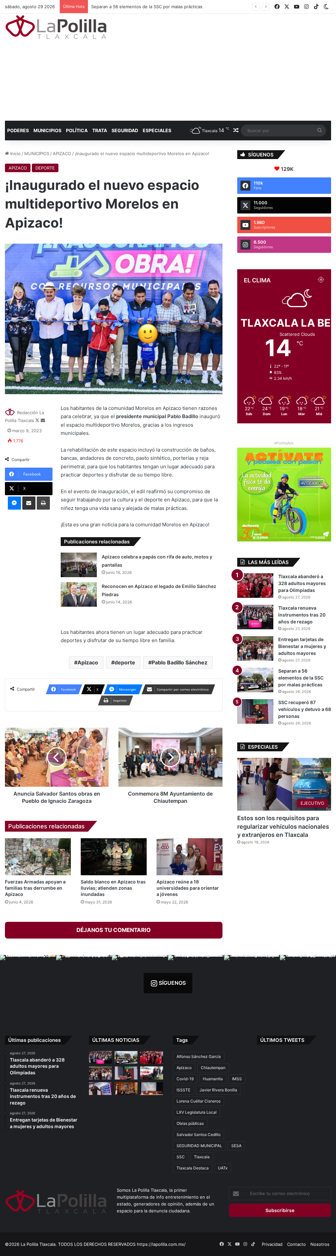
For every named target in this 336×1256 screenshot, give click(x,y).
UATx (222, 1167)
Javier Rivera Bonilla (218, 1089)
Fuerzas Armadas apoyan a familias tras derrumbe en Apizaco (35, 888)
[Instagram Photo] (28, 983)
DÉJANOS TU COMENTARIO (113, 930)
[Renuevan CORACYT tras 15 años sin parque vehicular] (151, 1072)
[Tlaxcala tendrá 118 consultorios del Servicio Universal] (126, 1088)
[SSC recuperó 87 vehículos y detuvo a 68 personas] (255, 711)
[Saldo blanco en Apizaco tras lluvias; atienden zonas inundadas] (114, 856)
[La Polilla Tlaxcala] (56, 27)
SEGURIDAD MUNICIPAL (199, 1145)
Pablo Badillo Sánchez (179, 662)
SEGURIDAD (125, 130)
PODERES (18, 130)
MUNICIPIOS (47, 130)
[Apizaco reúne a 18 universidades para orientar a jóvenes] (189, 856)
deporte (125, 662)
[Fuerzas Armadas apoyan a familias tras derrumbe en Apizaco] (38, 856)
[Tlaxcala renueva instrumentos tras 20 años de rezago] (255, 617)
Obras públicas (190, 1123)
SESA (236, 1145)
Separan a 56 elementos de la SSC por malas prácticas (144, 6)
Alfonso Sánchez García (199, 1056)
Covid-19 (185, 1078)
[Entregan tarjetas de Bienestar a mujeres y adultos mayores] (255, 648)
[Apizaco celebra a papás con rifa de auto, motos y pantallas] (79, 565)
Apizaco (87, 662)
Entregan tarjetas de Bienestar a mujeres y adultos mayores (302, 646)
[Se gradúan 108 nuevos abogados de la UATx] (151, 1088)
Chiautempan (213, 1067)
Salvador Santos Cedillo (198, 1134)
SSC (181, 1156)
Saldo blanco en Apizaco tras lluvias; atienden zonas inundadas (113, 888)
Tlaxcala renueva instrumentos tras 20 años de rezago (302, 614)
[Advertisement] (226, 66)
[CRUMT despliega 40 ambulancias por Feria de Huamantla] (100, 1088)
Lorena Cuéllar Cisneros (198, 1101)
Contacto (296, 1244)
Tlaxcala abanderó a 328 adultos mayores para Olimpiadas (302, 583)
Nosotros (319, 1244)
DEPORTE (45, 168)
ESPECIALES (157, 130)
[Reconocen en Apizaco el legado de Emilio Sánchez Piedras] (79, 594)
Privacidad (272, 1244)
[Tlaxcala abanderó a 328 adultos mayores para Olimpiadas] (255, 585)
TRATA (99, 130)
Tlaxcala (202, 1156)
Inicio (15, 153)
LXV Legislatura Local (197, 1112)
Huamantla (213, 1078)
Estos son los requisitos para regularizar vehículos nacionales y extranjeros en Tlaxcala (283, 826)
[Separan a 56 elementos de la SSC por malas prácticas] (255, 680)
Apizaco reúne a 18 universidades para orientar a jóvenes (188, 888)
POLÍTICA (77, 130)
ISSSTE (183, 1089)
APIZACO (62, 153)
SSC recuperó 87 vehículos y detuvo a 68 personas (304, 709)
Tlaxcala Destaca (193, 1167)
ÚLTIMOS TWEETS (282, 1040)
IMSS (237, 1078)
